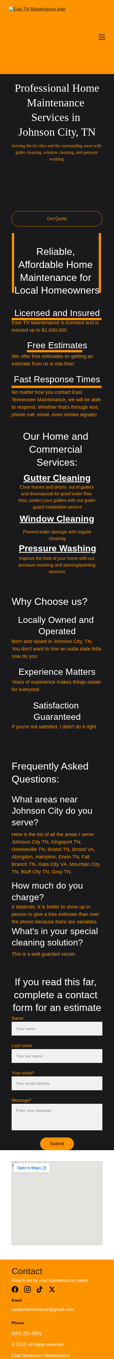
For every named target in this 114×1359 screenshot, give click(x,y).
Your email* (23, 1073)
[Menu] (102, 37)
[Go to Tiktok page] (39, 1289)
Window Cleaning (57, 519)
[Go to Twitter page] (52, 1289)
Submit (57, 1143)
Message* (21, 1100)
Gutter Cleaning (57, 478)
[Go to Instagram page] (27, 1289)
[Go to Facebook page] (15, 1289)
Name (18, 1018)
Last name (22, 1045)
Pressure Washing (57, 548)
